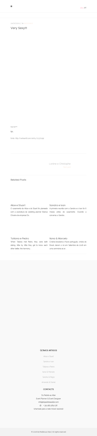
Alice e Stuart (48, 356)
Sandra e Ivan (48, 362)
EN (81, 8)
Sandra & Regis (49, 377)
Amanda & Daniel (48, 382)
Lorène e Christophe (60, 163)
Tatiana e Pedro (48, 367)
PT (85, 8)
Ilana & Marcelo (48, 372)
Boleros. (80, 165)
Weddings (28, 23)
